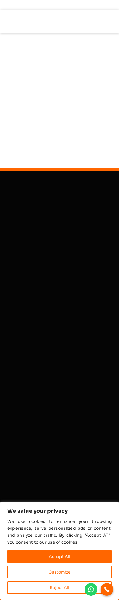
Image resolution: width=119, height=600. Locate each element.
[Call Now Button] (107, 589)
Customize (60, 572)
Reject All (59, 587)
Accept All (59, 556)
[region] (59, 551)
